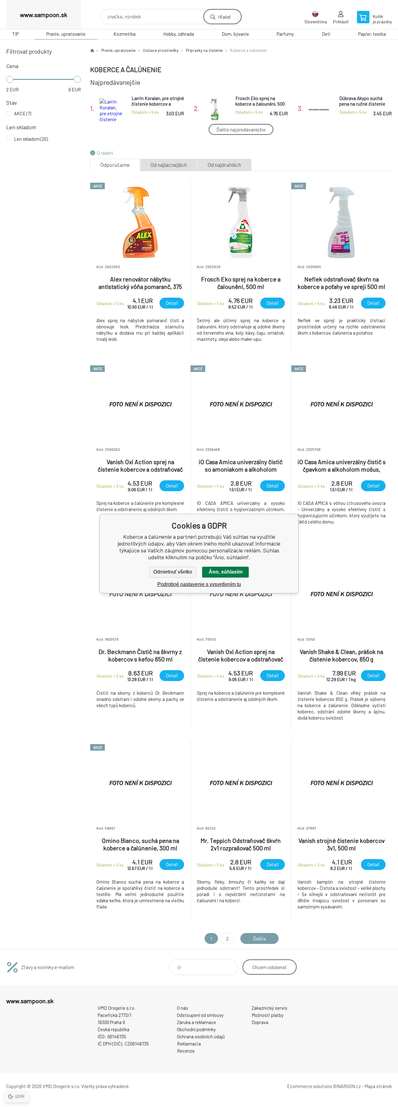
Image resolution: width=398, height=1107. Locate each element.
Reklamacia (189, 1043)
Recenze (186, 1051)
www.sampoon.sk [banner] (43, 14)
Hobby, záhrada (178, 34)
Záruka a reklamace (196, 1022)
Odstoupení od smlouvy (200, 1015)
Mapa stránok (378, 1086)
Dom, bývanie (235, 34)
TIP (15, 34)
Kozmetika (124, 34)
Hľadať (224, 17)
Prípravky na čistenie (204, 50)
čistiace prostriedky (160, 50)
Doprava (260, 1022)
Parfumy (285, 34)
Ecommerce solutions (309, 1086)
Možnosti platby (268, 1015)
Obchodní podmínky (196, 1029)
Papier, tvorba (372, 34)
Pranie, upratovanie (66, 34)
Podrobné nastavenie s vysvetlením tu (199, 584)
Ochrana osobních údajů (201, 1036)
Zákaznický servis (269, 1008)
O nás (182, 1008)
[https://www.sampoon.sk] (92, 50)
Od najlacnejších (168, 165)
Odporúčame (115, 165)
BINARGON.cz (347, 1086)
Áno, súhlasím (226, 571)
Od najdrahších (224, 165)
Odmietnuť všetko (172, 571)
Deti (326, 34)
